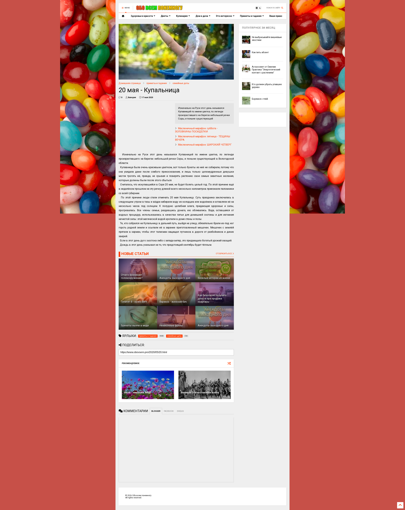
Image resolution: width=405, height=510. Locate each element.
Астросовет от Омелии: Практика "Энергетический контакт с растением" (266, 69)
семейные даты (181, 83)
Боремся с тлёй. (260, 99)
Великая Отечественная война (200, 392)
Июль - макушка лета (137, 392)
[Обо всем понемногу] (159, 8)
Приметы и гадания (251, 16)
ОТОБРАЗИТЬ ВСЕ (224, 253)
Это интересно (224, 16)
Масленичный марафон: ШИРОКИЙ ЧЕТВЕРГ (205, 144)
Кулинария (182, 16)
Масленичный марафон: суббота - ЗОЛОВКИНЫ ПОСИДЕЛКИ (196, 130)
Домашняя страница (130, 83)
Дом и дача (202, 16)
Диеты (164, 16)
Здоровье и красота (142, 16)
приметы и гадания (156, 83)
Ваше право (275, 16)
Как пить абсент (260, 52)
